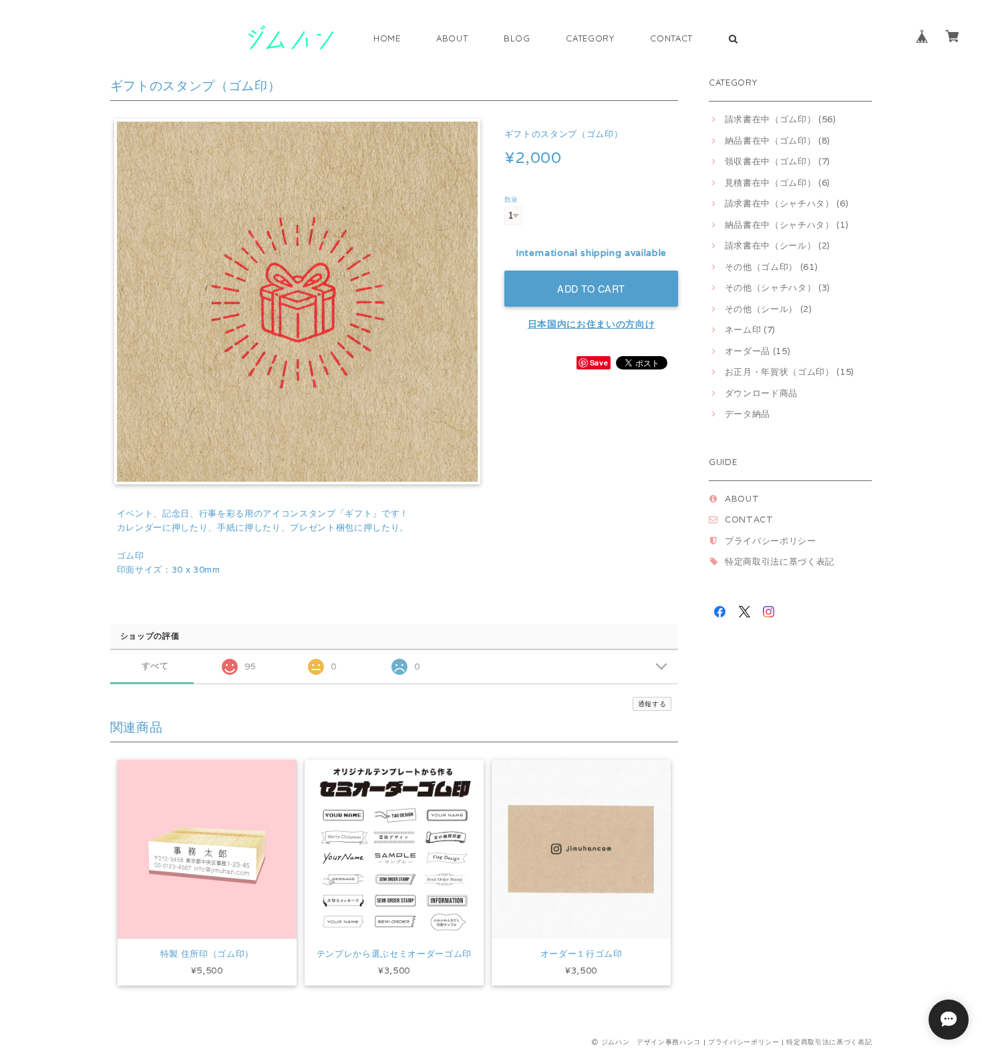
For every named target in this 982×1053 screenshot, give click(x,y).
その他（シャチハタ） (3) (777, 287)
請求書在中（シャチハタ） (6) (786, 203)
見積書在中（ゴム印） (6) (777, 182)
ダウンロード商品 (761, 393)
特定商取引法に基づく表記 (779, 561)
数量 (511, 199)
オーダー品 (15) (757, 351)
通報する (652, 704)
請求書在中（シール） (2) (777, 245)
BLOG (517, 38)
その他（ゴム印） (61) (771, 267)
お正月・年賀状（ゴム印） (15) (789, 372)
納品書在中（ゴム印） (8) (777, 140)
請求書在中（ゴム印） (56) (780, 119)
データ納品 (747, 414)
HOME (387, 38)
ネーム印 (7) (750, 329)
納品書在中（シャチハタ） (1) (786, 225)
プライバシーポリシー (770, 541)
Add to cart (591, 288)
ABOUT (452, 38)
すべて (155, 665)
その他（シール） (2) (768, 309)
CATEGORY (590, 38)
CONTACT (671, 38)
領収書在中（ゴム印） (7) (777, 161)
